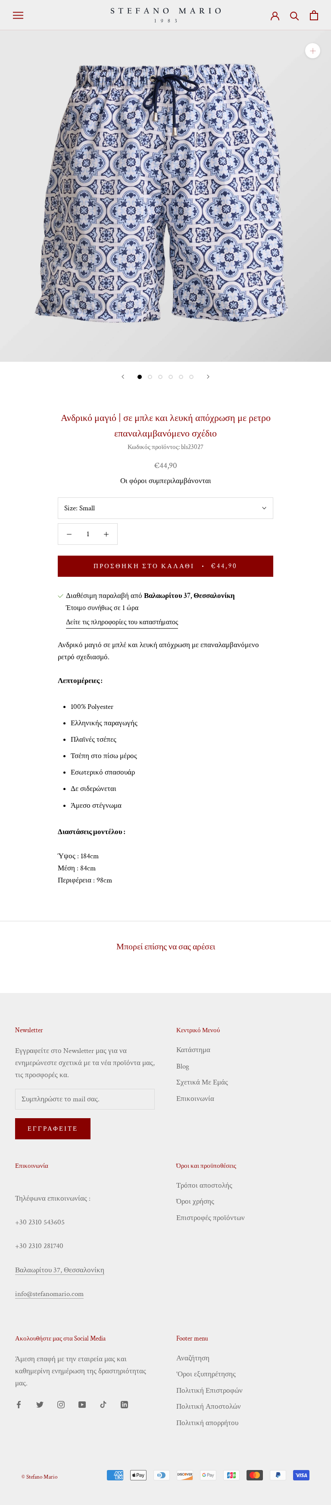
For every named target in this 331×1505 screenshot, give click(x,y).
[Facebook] (18, 1404)
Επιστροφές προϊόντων (210, 1218)
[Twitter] (40, 1404)
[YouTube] (82, 1404)
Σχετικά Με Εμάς (202, 1082)
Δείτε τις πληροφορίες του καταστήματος (122, 622)
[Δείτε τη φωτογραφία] (139, 377)
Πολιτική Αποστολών (208, 1406)
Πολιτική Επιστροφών (209, 1390)
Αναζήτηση (192, 1358)
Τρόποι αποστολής (204, 1185)
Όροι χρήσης (195, 1201)
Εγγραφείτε (53, 1129)
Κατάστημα (193, 1050)
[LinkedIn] (124, 1404)
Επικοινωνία (195, 1098)
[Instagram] (61, 1404)
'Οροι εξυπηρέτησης (206, 1374)
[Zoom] (312, 50)
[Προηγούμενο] (123, 377)
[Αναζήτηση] (294, 15)
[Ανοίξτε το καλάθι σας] (314, 15)
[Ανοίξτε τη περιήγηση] (18, 15)
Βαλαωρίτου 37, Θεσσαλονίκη (59, 1270)
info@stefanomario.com (49, 1294)
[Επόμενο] (208, 377)
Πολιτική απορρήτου (207, 1423)
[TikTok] (103, 1404)
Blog (182, 1066)
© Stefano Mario (39, 1477)
